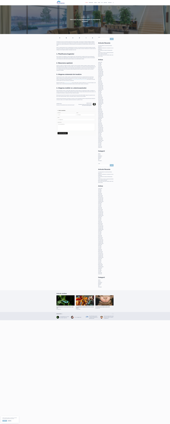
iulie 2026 (99, 63)
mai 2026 (99, 65)
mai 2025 (99, 79)
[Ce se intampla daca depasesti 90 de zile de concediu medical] (85, 300)
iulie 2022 (99, 119)
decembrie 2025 (100, 71)
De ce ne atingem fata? (78, 317)
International (91, 2)
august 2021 (100, 132)
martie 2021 (100, 263)
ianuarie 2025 (100, 84)
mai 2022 (99, 121)
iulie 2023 (99, 105)
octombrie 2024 (100, 214)
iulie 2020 (99, 142)
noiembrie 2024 (100, 86)
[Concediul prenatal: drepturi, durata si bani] (104, 300)
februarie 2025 (100, 83)
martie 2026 (100, 194)
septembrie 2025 (100, 75)
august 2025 (100, 76)
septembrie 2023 (100, 103)
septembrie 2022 (100, 117)
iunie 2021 (99, 134)
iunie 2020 (99, 270)
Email (59, 117)
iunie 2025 (99, 78)
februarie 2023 (100, 111)
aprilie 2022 (100, 249)
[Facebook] (59, 38)
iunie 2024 (99, 92)
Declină (9, 420)
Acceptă (4, 420)
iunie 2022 (99, 120)
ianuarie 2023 (100, 112)
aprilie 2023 (100, 235)
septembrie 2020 (100, 140)
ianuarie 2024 (100, 98)
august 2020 (100, 141)
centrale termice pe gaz (68, 82)
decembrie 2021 (100, 127)
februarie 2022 (100, 125)
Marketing (105, 2)
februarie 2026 (100, 69)
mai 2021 (99, 135)
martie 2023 (100, 110)
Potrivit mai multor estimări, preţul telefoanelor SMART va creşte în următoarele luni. (108, 317)
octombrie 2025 (100, 200)
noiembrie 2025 (100, 72)
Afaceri (99, 2)
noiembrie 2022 (100, 114)
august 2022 (100, 118)
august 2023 (100, 104)
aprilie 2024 (100, 221)
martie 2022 (100, 124)
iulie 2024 (99, 91)
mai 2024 (99, 93)
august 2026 (100, 62)
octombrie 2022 (100, 242)
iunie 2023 (99, 106)
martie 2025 (100, 82)
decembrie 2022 (100, 113)
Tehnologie (109, 2)
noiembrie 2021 (100, 128)
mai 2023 (99, 107)
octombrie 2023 (100, 228)
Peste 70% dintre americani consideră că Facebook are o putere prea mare (93, 317)
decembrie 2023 (100, 99)
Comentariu (60, 122)
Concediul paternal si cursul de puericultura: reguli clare (64, 317)
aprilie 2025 (100, 207)
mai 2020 (99, 145)
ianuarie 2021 (100, 139)
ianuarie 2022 (100, 126)
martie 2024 (100, 96)
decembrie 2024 (100, 85)
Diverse (86, 2)
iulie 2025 (99, 77)
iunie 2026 (99, 64)
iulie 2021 (99, 133)
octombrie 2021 (100, 256)
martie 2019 (100, 147)
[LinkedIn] (79, 38)
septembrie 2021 (100, 131)
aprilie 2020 (100, 146)
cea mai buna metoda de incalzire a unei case (79, 79)
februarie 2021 (100, 138)
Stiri (102, 2)
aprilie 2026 (100, 193)
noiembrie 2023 (100, 100)
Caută (99, 37)
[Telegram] (86, 38)
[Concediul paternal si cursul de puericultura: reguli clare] (65, 300)
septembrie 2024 (100, 89)
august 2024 (100, 90)
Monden (95, 2)
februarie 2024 (100, 97)
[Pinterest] (73, 38)
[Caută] (113, 2)
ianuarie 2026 (100, 70)
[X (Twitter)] (66, 38)
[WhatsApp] (92, 38)
